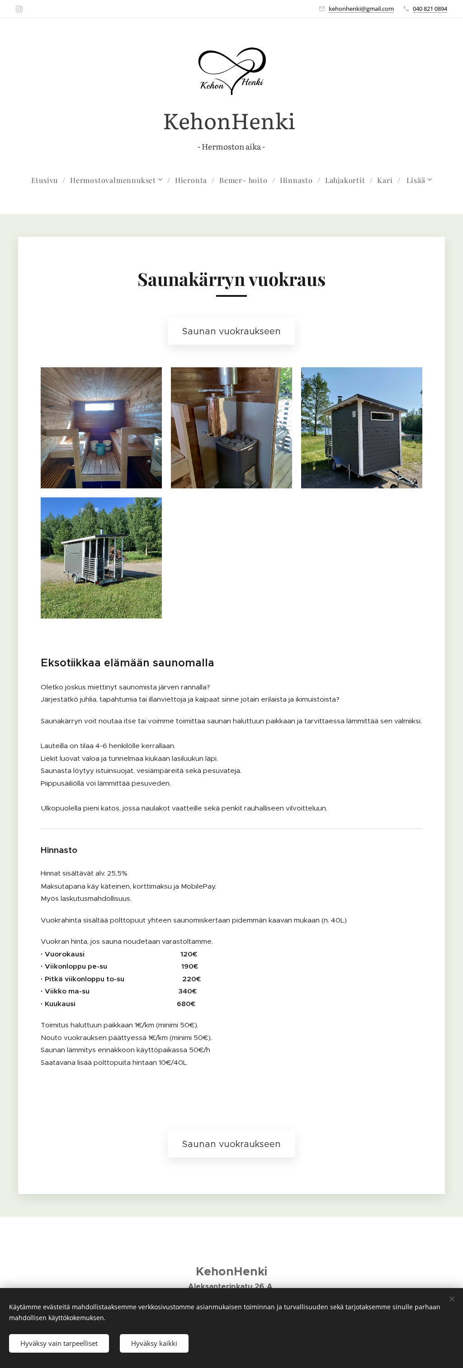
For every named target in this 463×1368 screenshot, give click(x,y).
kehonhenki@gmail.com (361, 9)
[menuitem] (48, 180)
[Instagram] (19, 9)
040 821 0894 (430, 9)
